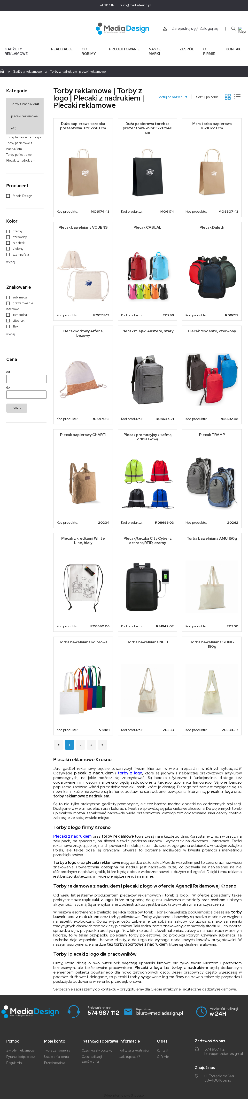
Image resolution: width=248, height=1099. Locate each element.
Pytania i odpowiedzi (21, 1057)
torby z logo (130, 773)
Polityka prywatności (134, 1050)
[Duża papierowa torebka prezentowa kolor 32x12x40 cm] (147, 172)
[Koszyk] (243, 30)
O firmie (163, 1057)
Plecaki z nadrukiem (72, 836)
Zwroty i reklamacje (20, 1050)
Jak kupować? (129, 1057)
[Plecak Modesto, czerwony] (212, 379)
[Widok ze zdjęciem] (228, 97)
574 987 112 (106, 5)
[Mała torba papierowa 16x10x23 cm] (212, 172)
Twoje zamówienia (57, 1050)
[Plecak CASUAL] (147, 275)
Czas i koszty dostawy (97, 1050)
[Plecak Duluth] (212, 275)
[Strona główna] (122, 28)
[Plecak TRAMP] (212, 483)
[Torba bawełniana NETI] (147, 690)
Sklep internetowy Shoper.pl (124, 1095)
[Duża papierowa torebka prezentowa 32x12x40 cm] (83, 172)
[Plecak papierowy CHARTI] (83, 483)
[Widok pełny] (237, 96)
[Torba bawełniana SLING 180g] (212, 690)
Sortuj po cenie (207, 97)
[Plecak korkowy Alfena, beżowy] (83, 379)
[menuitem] (23, 51)
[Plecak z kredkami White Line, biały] (83, 587)
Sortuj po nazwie (172, 97)
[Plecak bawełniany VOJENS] (83, 275)
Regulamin (14, 1063)
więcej (10, 262)
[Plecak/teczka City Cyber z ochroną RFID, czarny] (147, 587)
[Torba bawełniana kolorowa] (83, 690)
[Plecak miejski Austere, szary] (147, 379)
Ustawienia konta (56, 1057)
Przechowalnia (54, 1063)
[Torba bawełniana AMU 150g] (212, 587)
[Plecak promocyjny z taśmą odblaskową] (147, 483)
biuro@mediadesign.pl (135, 5)
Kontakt (162, 1050)
